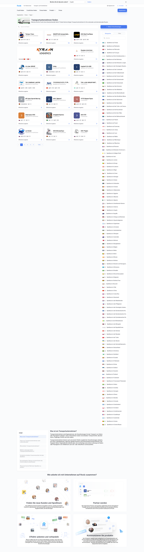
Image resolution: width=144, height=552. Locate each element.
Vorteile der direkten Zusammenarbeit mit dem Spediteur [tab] (32, 456)
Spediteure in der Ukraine (112, 341)
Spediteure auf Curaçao (111, 52)
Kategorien (108, 33)
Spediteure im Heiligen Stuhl (112, 153)
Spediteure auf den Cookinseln (113, 69)
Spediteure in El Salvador (111, 361)
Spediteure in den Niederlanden (113, 300)
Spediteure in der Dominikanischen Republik (115, 317)
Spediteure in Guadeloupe (112, 414)
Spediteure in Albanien (111, 196)
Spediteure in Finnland (111, 374)
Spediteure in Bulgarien (111, 277)
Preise (60, 10)
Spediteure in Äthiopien (111, 233)
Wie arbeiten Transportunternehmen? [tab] (29, 446)
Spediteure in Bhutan (110, 257)
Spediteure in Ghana (110, 394)
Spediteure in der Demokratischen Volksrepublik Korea (115, 314)
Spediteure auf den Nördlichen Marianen (115, 96)
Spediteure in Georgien (111, 391)
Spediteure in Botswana (111, 267)
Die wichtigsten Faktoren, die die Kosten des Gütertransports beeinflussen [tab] (31, 461)
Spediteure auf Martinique (112, 139)
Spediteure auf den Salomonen (113, 99)
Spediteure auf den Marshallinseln (114, 93)
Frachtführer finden (32, 10)
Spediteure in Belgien (110, 247)
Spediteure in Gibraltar (111, 397)
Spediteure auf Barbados (112, 46)
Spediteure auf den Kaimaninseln (114, 79)
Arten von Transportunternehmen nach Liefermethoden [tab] (30, 441)
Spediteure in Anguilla (110, 213)
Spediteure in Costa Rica (111, 294)
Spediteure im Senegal (111, 176)
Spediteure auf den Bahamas (113, 59)
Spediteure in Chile (110, 287)
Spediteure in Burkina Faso (112, 280)
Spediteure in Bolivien (111, 260)
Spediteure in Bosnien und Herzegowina (115, 263)
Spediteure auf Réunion (111, 146)
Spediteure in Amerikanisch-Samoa (114, 203)
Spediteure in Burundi (110, 283)
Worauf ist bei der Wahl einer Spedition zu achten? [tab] (30, 466)
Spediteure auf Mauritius (112, 143)
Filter (119, 33)
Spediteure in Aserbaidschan (112, 230)
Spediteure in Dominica (111, 350)
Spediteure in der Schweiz (112, 330)
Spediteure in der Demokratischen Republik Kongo (115, 310)
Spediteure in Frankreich (111, 377)
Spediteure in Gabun (110, 384)
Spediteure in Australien (111, 237)
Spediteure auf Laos (110, 133)
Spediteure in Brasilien (111, 270)
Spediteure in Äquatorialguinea (113, 220)
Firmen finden (43, 10)
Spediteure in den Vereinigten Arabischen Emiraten (115, 307)
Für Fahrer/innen (27, 5)
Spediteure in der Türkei (111, 337)
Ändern (89, 2)
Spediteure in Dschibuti (111, 354)
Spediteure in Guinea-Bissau (112, 424)
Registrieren (122, 10)
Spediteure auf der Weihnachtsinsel (114, 116)
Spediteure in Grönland (111, 407)
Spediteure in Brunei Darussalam (114, 274)
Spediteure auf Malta (111, 136)
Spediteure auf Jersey (111, 129)
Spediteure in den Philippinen (113, 304)
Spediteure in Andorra (111, 206)
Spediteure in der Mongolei (112, 324)
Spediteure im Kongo (110, 163)
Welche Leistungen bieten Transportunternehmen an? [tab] (27, 450)
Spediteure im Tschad (111, 186)
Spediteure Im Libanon (111, 166)
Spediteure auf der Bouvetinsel (113, 109)
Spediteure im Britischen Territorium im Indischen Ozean (115, 150)
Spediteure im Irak (110, 156)
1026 (39, 144)
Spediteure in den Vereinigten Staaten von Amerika (115, 66)
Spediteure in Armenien (111, 227)
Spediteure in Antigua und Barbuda (114, 217)
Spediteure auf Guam (111, 123)
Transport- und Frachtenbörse (40, 5)
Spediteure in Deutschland (112, 347)
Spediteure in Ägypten (111, 193)
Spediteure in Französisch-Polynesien (115, 381)
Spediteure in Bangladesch (112, 243)
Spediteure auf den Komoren (113, 86)
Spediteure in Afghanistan (112, 190)
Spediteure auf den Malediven (113, 89)
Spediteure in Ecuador (111, 357)
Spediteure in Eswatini (111, 371)
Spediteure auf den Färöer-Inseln (113, 76)
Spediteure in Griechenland (112, 404)
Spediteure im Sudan (110, 180)
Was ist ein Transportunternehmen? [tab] (29, 436)
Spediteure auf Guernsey (111, 126)
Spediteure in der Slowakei (112, 334)
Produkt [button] (52, 10)
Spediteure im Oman (110, 173)
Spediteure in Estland (110, 367)
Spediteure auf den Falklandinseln (114, 72)
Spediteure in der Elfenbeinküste (113, 320)
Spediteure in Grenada (111, 401)
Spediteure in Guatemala (111, 417)
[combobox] (77, 2)
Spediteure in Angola (110, 210)
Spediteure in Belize (110, 250)
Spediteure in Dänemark (111, 297)
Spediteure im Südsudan (111, 183)
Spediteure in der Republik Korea (113, 327)
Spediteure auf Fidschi (111, 119)
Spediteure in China (110, 290)
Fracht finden (20, 10)
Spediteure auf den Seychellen (113, 103)
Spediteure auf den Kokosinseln (113, 83)
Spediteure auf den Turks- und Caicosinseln (115, 106)
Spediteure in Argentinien (112, 223)
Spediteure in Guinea (110, 421)
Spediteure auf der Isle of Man (113, 113)
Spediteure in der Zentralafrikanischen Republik (115, 344)
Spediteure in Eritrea (110, 364)
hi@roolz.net (111, 5)
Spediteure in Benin (110, 253)
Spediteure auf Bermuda (112, 49)
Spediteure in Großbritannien (113, 411)
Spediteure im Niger (110, 170)
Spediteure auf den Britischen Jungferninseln (115, 62)
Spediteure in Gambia (111, 387)
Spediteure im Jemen (110, 160)
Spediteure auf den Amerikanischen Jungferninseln (115, 56)
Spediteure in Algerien (111, 200)
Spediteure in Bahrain (111, 240)
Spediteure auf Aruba (111, 42)
